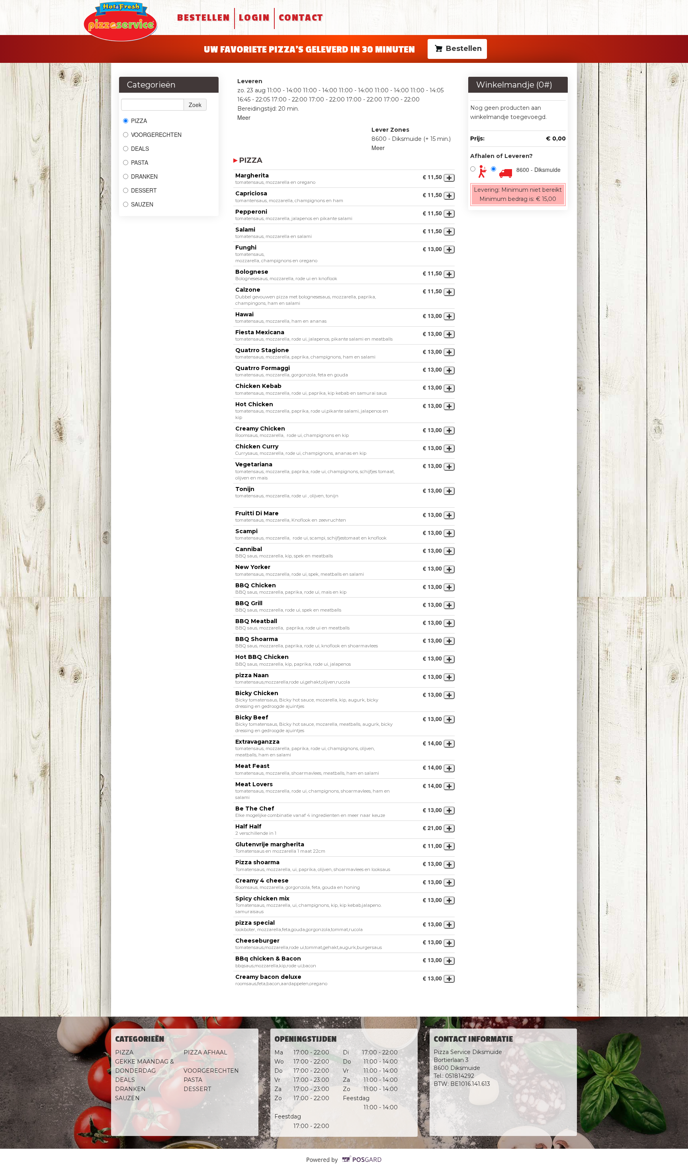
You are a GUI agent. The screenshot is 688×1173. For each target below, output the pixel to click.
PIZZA (140, 121)
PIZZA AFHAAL (205, 1052)
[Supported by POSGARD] (344, 1165)
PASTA (139, 162)
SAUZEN (142, 204)
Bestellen (203, 17)
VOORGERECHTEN (156, 134)
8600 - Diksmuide (538, 169)
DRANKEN (144, 176)
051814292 (459, 1075)
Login (254, 17)
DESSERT (144, 190)
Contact (301, 17)
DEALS (140, 148)
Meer (243, 117)
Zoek (195, 105)
